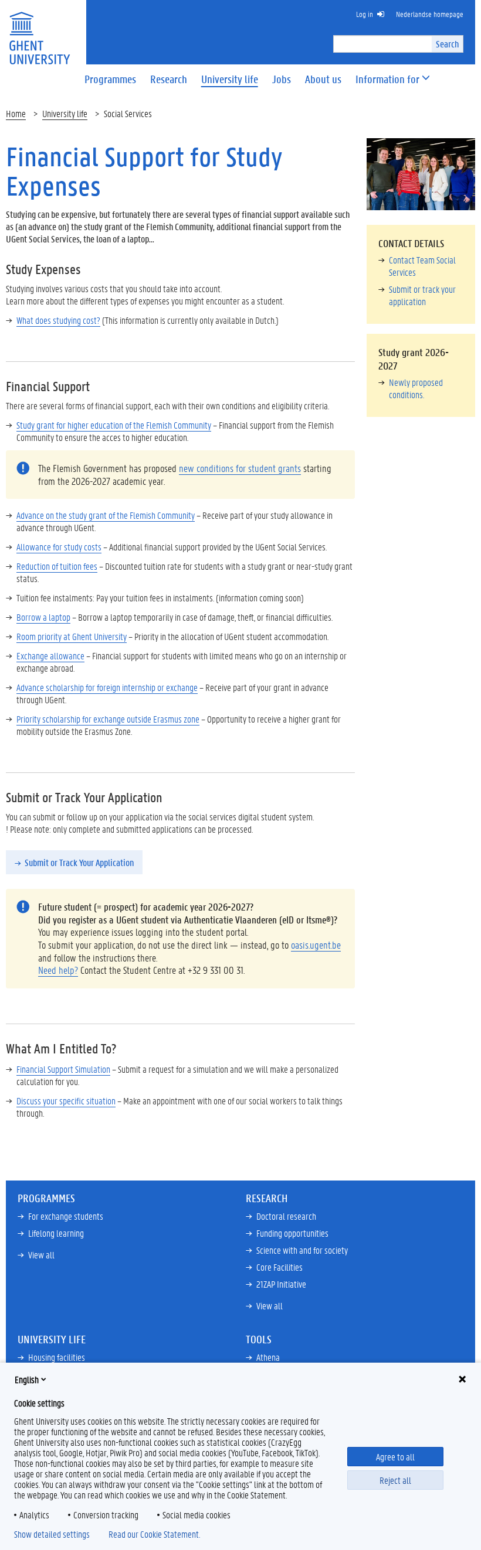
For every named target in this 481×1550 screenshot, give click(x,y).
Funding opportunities (292, 1233)
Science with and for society (302, 1250)
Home (16, 113)
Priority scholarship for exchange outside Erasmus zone (107, 719)
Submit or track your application (422, 295)
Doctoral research (286, 1216)
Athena (268, 1357)
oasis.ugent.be (316, 944)
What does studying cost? (58, 320)
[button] (387, 79)
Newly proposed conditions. (416, 388)
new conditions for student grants (240, 467)
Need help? (58, 969)
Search (447, 43)
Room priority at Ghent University (71, 636)
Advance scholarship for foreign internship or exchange (107, 687)
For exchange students (65, 1216)
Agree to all (395, 1456)
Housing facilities (56, 1357)
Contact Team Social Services (422, 266)
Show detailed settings (52, 1534)
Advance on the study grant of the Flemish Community (105, 515)
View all (41, 1254)
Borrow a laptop (43, 617)
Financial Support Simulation (63, 1069)
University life (64, 113)
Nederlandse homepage (429, 14)
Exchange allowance (50, 655)
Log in (364, 14)
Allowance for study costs (58, 546)
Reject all (395, 1480)
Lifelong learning (56, 1233)
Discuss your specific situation (66, 1100)
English (27, 1379)
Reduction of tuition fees (56, 566)
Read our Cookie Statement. (154, 1534)
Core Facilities (279, 1267)
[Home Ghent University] (39, 31)
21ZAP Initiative (281, 1284)
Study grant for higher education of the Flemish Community (113, 425)
